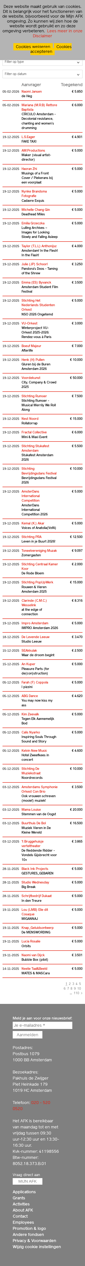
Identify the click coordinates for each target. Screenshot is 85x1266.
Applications (24, 1191)
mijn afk (27, 1181)
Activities (21, 1204)
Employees (23, 1222)
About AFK (23, 1210)
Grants (19, 1198)
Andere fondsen (28, 1234)
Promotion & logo (29, 1228)
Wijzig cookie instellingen (37, 1246)
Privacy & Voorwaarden (34, 1240)
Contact (20, 1216)
